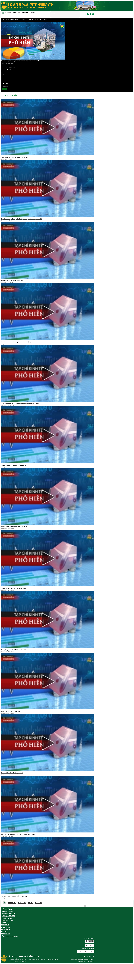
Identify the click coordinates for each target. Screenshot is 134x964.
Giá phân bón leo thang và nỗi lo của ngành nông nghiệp (18, 834)
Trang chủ (8, 13)
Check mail (38, 903)
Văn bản (4, 922)
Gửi (5, 89)
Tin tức (33, 13)
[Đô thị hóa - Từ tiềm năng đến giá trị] (47, 250)
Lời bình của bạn (10, 68)
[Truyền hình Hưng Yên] (4, 961)
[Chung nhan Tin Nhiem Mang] (10, 936)
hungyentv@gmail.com (77, 959)
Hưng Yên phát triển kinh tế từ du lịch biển (13, 650)
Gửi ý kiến (8, 69)
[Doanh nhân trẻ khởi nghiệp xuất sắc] (47, 742)
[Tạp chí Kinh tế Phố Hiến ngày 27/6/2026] (47, 558)
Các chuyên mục (5, 934)
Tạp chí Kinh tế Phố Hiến (20, 19)
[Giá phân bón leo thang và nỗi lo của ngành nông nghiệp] (47, 804)
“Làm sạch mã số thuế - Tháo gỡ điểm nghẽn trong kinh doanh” (20, 403)
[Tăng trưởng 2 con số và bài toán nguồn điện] (47, 127)
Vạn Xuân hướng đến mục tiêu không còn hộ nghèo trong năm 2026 (21, 219)
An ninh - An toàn (5, 927)
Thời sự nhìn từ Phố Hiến (8, 913)
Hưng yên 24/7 (5, 925)
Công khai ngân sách (7, 920)
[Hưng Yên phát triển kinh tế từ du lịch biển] (47, 619)
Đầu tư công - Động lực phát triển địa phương (14, 527)
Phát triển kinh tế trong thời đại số (11, 711)
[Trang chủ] (4, 902)
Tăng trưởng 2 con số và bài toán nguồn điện (14, 157)
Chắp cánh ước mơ (7, 909)
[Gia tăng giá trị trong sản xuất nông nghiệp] (47, 866)
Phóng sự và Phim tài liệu (8, 916)
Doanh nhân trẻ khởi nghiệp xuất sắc (12, 773)
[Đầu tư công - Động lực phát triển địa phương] (47, 496)
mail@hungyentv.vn (89, 959)
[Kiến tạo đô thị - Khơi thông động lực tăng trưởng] (47, 312)
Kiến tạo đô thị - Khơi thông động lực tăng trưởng (16, 342)
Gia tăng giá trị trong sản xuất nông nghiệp (14, 896)
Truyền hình (16, 13)
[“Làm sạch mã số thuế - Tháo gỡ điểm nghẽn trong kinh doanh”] (47, 373)
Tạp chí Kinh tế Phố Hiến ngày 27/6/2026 (13, 588)
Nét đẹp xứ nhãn (5, 929)
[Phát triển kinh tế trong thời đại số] (47, 681)
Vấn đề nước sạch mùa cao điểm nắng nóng (14, 465)
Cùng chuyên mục (10, 95)
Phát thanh (25, 13)
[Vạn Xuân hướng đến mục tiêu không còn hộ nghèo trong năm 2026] (47, 188)
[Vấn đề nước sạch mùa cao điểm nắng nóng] (47, 435)
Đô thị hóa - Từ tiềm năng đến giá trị (12, 280)
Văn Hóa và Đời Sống (7, 911)
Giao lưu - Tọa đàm (7, 918)
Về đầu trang (90, 905)
